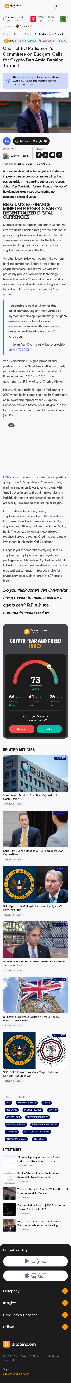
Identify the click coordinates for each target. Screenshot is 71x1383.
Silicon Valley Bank (36, 1131)
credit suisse (32, 1110)
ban (8, 1102)
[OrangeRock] (24, 26)
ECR (6, 477)
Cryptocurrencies (37, 1117)
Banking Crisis (27, 1102)
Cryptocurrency (15, 1124)
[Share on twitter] (45, 155)
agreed (53, 565)
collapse (46, 516)
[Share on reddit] (52, 155)
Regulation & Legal (17, 34)
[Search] (57, 6)
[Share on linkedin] (59, 155)
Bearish (21, 729)
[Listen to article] (7, 141)
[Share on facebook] (39, 155)
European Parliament (44, 1124)
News (6, 34)
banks (46, 1102)
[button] (45, 141)
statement (39, 1139)
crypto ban (13, 1117)
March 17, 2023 (18, 349)
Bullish (49, 729)
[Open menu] (65, 6)
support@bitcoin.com (16, 1373)
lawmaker (11, 1131)
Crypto (53, 1110)
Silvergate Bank (16, 1139)
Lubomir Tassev (20, 155)
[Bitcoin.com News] (13, 6)
